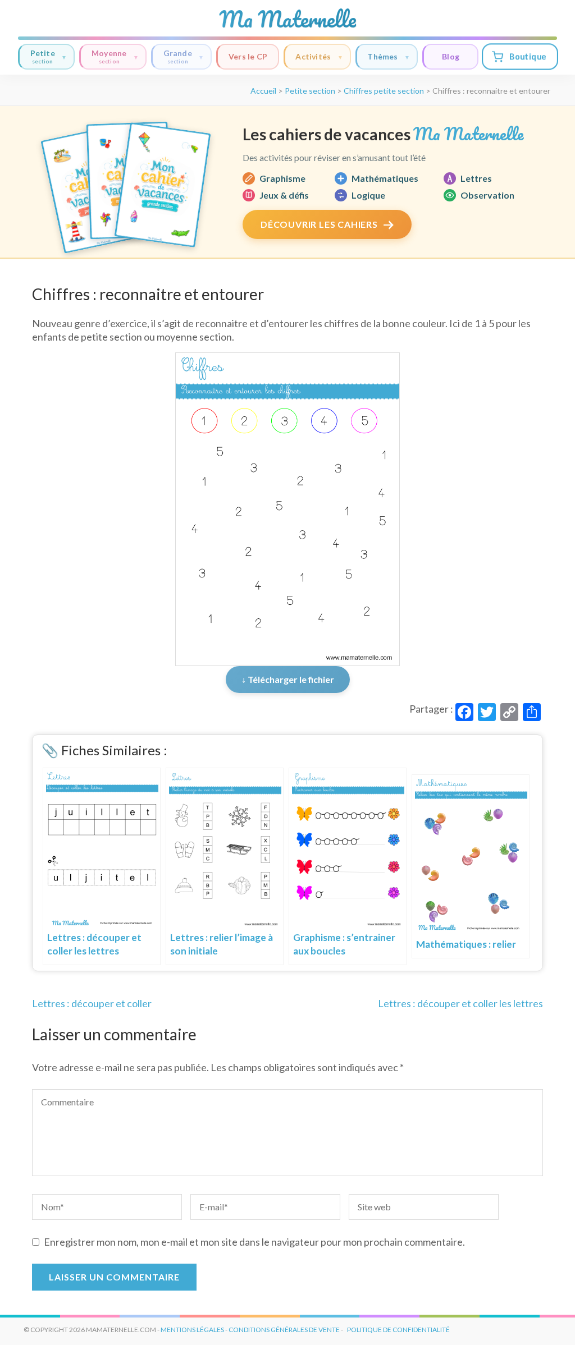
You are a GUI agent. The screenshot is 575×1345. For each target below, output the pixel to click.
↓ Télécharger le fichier (287, 679)
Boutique (527, 56)
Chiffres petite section (384, 90)
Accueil (263, 90)
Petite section (310, 90)
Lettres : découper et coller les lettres (460, 1003)
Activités (313, 56)
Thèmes (382, 56)
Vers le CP (248, 56)
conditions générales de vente (284, 1329)
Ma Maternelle (287, 19)
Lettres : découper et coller (92, 1003)
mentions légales (192, 1329)
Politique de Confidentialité (398, 1329)
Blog (450, 56)
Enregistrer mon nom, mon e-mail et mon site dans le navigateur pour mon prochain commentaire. (254, 1242)
